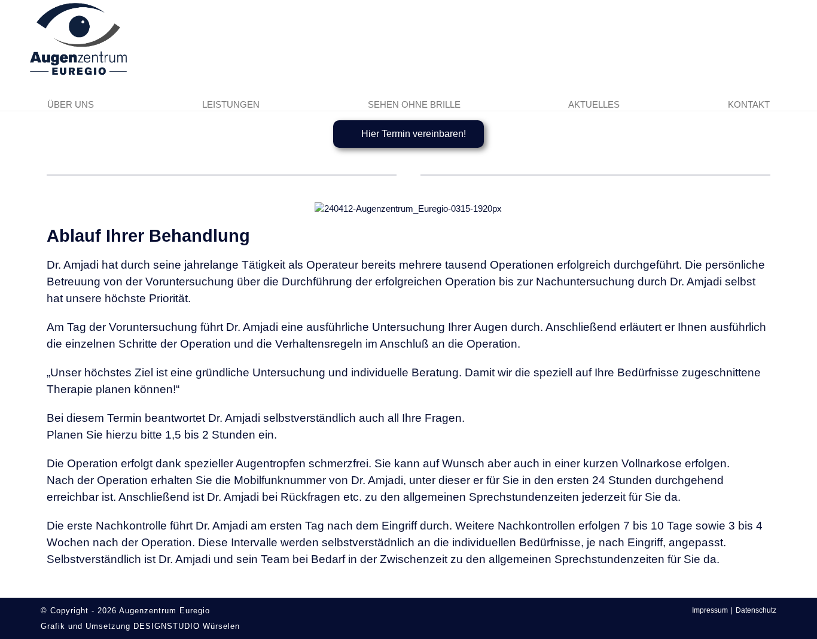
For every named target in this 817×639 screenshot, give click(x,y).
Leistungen (231, 104)
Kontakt (749, 104)
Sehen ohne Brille (414, 104)
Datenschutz (756, 610)
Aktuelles (594, 104)
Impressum (710, 610)
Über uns (70, 104)
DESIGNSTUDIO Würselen (186, 626)
